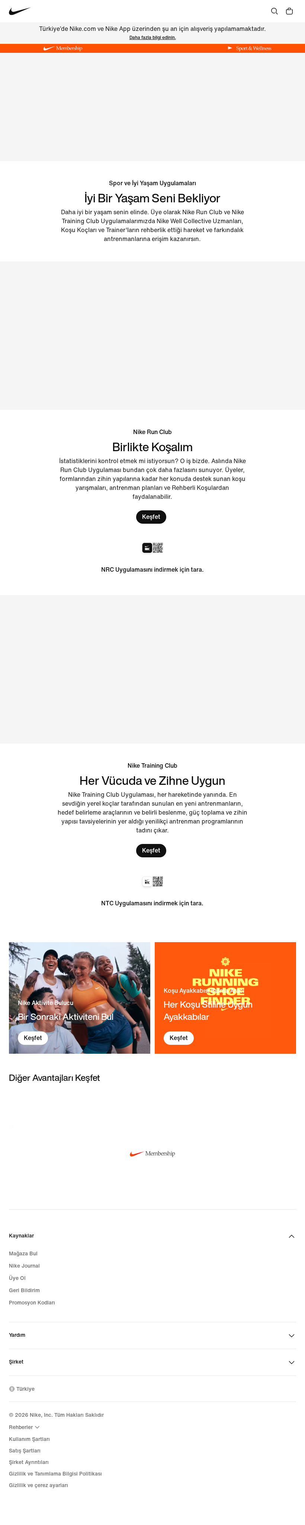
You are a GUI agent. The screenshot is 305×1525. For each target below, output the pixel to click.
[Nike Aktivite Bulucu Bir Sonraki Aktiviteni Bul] (79, 998)
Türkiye (25, 1389)
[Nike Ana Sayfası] (20, 11)
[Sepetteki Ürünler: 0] (289, 11)
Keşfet (151, 517)
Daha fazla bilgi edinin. (152, 37)
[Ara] (274, 11)
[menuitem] (25, 1427)
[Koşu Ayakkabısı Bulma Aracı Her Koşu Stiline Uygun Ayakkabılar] (225, 998)
